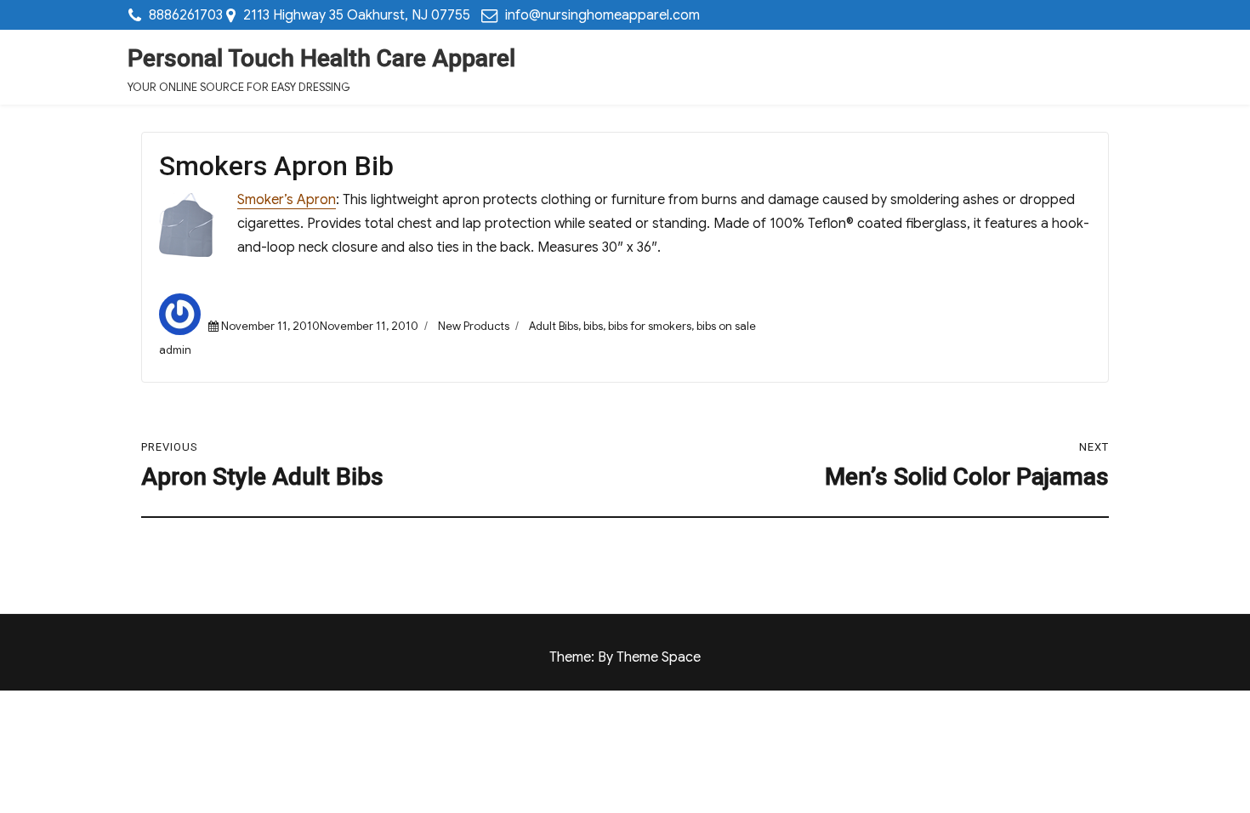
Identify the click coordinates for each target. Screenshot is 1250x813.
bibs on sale (726, 326)
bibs (593, 326)
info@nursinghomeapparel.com (602, 15)
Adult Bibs (553, 326)
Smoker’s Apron (286, 199)
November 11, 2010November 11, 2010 (319, 326)
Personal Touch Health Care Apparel (321, 58)
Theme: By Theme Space (625, 657)
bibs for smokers (649, 326)
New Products (473, 326)
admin (175, 350)
